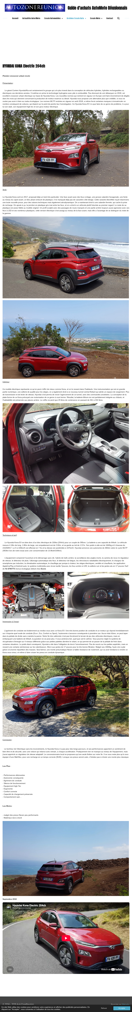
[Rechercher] (118, 18)
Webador (125, 1004)
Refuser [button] (104, 1008)
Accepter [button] (121, 1008)
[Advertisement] (66, 42)
